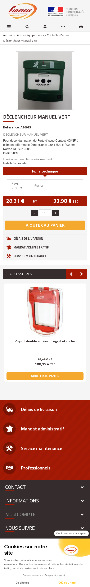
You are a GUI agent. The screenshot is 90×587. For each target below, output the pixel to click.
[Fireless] (22, 11)
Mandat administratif (31, 247)
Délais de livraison (28, 238)
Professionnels (35, 467)
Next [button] (81, 274)
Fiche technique (45, 171)
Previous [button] (71, 274)
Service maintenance (30, 256)
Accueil (8, 35)
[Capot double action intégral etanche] (45, 312)
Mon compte (20, 514)
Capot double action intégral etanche (45, 341)
